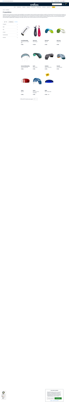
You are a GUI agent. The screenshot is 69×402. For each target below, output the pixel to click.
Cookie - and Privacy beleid (54, 400)
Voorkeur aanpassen (51, 398)
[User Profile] (63, 4)
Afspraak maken (57, 1)
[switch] (3, 398)
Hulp (52, 1)
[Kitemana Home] (34, 4)
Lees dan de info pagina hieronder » (42, 17)
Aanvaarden (58, 398)
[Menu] (5, 391)
